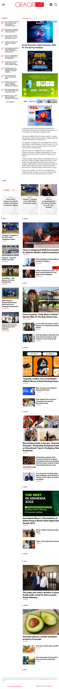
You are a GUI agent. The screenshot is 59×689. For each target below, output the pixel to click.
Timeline (5, 18)
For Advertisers (19, 686)
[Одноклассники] (41, 22)
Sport (4, 218)
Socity (35, 18)
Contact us (9, 686)
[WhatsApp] (52, 22)
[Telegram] (56, 22)
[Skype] (54, 22)
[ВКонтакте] (43, 22)
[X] (45, 22)
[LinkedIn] (47, 22)
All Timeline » (10, 101)
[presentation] (53, 181)
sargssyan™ (49, 685)
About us (14, 686)
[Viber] (50, 22)
